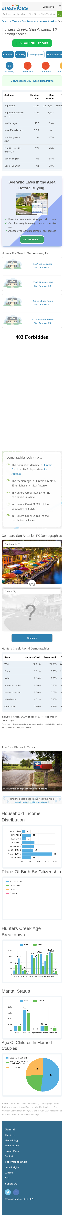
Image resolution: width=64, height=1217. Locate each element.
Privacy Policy (12, 1151)
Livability (47, 7)
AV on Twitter (8, 1192)
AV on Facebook (16, 1192)
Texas (15, 21)
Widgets (9, 1172)
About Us (9, 1135)
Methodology (11, 1140)
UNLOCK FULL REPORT (34, 43)
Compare (32, 638)
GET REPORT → (32, 239)
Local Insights (12, 1167)
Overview (8, 54)
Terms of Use (12, 1145)
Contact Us (10, 1156)
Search (5, 21)
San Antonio (29, 21)
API (7, 1178)
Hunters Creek (46, 21)
